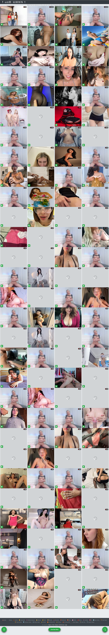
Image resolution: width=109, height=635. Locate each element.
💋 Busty (80, 620)
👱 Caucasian (22, 620)
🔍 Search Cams (90, 622)
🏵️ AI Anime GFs (51, 622)
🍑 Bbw (69, 620)
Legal (66, 624)
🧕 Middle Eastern (30, 620)
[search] (105, 629)
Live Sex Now (54, 629)
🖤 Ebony (10, 620)
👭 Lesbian (85, 620)
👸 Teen (44, 620)
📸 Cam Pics (82, 622)
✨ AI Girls (43, 622)
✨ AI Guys (58, 622)
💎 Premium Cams (27, 622)
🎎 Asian (4, 620)
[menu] (4, 629)
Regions (50, 624)
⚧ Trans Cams (18, 622)
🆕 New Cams (96, 620)
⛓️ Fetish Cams (36, 622)
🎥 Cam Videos (74, 622)
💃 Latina (15, 620)
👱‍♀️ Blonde (49, 620)
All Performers (61, 624)
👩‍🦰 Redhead (63, 620)
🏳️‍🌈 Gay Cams (104, 620)
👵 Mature (38, 620)
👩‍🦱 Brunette (56, 620)
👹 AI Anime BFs (66, 622)
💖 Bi (90, 620)
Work (53, 624)
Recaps (56, 624)
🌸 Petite (74, 620)
